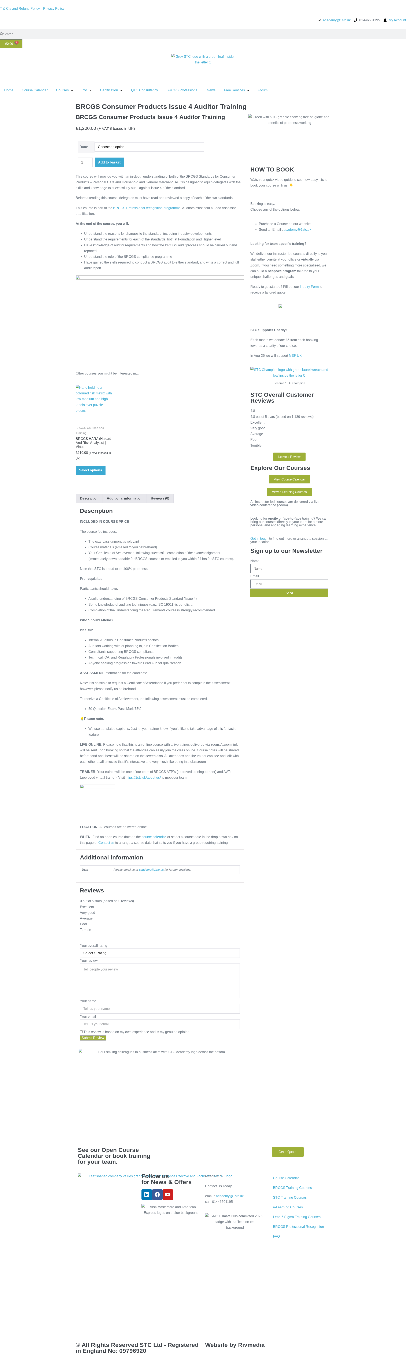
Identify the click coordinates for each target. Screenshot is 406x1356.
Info (84, 90)
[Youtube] (168, 1194)
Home (8, 90)
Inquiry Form (309, 286)
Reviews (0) (160, 498)
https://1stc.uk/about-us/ (144, 777)
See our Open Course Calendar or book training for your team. (114, 1156)
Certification (109, 90)
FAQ (276, 1236)
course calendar (154, 837)
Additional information (125, 498)
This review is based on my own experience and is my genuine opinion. (137, 1032)
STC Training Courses (290, 1197)
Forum (262, 90)
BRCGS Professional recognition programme (147, 208)
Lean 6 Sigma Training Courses (297, 1217)
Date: (84, 147)
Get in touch (259, 538)
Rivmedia (251, 1345)
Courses (62, 90)
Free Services (234, 90)
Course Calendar (35, 90)
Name (254, 561)
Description (89, 498)
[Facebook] (157, 1194)
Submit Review (93, 1038)
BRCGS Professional (182, 90)
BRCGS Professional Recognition (298, 1226)
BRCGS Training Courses (292, 1188)
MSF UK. (296, 355)
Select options (90, 470)
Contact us (106, 842)
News (211, 90)
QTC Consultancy (144, 90)
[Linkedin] (146, 1194)
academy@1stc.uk (151, 869)
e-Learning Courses (288, 1207)
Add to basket (109, 162)
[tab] (89, 498)
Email (254, 576)
